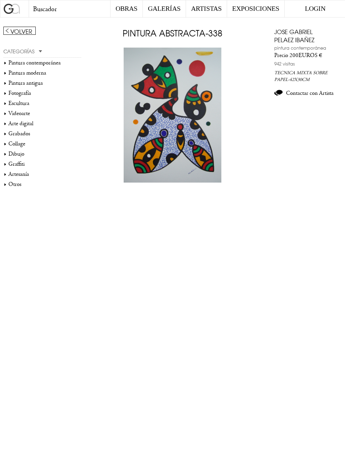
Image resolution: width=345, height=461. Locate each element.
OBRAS (126, 8)
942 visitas (284, 63)
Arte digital (20, 123)
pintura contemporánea (300, 47)
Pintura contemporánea (34, 62)
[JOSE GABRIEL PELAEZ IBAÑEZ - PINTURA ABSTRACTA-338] (173, 181)
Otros (14, 184)
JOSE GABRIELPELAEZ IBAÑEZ (294, 35)
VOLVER (21, 31)
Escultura (18, 103)
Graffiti (16, 164)
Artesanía (18, 174)
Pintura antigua (25, 83)
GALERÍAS (164, 8)
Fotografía (19, 93)
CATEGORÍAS (18, 51)
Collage (16, 143)
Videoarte (19, 113)
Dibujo (16, 154)
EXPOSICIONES (255, 8)
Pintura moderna (27, 73)
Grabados (19, 133)
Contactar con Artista (310, 93)
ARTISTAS (206, 8)
